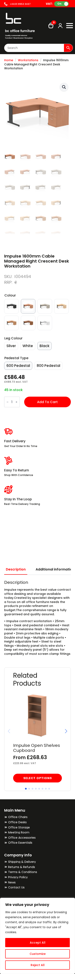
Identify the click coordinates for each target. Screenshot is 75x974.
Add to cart (47, 402)
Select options (37, 778)
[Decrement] (7, 402)
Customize (38, 954)
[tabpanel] (37, 618)
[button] (64, 87)
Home (8, 60)
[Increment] (16, 402)
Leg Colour (13, 338)
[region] (37, 936)
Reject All (38, 965)
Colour (10, 295)
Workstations (28, 60)
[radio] (11, 306)
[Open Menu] (69, 25)
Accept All (37, 942)
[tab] (15, 569)
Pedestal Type (16, 358)
